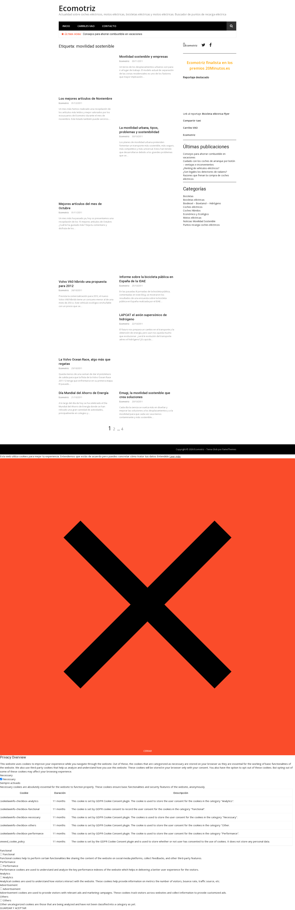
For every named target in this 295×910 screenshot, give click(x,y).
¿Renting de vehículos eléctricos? (201, 168)
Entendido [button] (163, 456)
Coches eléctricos (192, 207)
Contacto (109, 26)
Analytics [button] (5, 873)
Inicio (66, 26)
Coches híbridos (192, 210)
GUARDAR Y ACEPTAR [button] (13, 908)
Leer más (175, 456)
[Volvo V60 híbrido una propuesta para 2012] (86, 255)
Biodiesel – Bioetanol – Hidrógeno (202, 203)
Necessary (9, 779)
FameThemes (229, 449)
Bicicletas (188, 196)
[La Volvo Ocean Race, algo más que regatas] (86, 333)
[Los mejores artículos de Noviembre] (86, 74)
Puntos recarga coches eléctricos (201, 224)
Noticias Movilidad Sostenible (199, 221)
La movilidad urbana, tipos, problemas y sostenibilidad (139, 130)
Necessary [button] (6, 775)
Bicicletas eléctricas (194, 199)
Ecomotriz (77, 8)
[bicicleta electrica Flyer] (205, 107)
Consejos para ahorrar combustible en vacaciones (112, 34)
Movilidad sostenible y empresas (143, 57)
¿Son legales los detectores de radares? (205, 171)
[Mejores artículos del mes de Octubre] (86, 162)
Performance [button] (7, 862)
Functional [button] (6, 850)
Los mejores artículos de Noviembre (85, 99)
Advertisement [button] (9, 885)
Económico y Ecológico (196, 214)
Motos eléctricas (192, 217)
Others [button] (4, 896)
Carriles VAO (86, 26)
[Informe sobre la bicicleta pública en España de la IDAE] (146, 253)
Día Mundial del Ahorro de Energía (83, 393)
